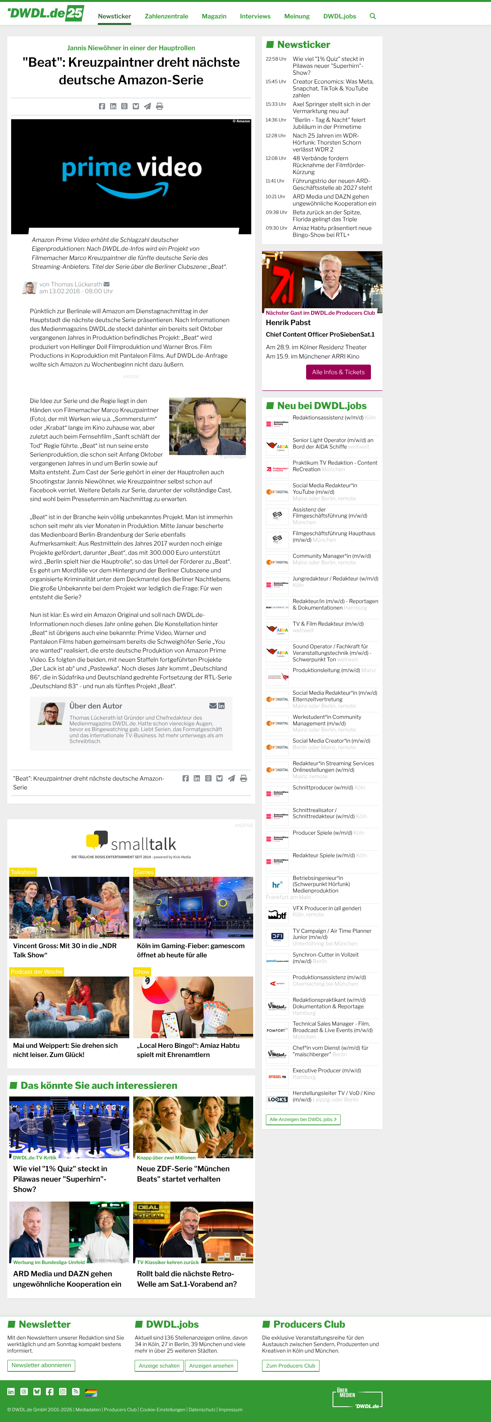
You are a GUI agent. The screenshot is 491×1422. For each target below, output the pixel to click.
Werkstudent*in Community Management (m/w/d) (327, 723)
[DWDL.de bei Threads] (24, 1392)
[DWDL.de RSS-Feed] (75, 1392)
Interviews (255, 16)
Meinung (297, 16)
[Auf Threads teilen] (124, 106)
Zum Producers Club (290, 1366)
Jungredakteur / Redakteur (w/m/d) (336, 582)
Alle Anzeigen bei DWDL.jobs (302, 1119)
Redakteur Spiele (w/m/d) (330, 855)
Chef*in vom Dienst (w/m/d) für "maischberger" (330, 1051)
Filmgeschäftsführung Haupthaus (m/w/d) (334, 536)
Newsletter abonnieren (41, 1365)
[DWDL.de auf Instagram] (62, 1392)
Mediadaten (88, 1409)
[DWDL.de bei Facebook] (49, 1392)
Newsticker (114, 16)
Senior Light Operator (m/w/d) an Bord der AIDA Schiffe (333, 443)
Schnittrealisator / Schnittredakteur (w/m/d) (330, 813)
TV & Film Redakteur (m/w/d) (328, 627)
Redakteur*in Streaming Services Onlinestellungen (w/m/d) (333, 770)
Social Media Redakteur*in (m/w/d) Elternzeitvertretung (335, 699)
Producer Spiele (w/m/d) (328, 833)
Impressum (231, 1409)
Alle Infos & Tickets (338, 372)
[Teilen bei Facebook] (102, 106)
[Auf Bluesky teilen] (136, 106)
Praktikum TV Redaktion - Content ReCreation (335, 466)
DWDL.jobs (339, 16)
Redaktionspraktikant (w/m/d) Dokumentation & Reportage (329, 1006)
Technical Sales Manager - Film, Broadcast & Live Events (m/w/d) (333, 1030)
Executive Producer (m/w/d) (327, 1073)
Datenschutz (202, 1409)
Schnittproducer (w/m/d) (329, 787)
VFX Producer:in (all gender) (327, 911)
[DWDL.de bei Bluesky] (37, 1392)
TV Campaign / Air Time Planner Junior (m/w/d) (332, 937)
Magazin (214, 16)
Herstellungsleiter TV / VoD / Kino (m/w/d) (334, 1096)
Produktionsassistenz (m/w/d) (329, 980)
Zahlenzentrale (166, 16)
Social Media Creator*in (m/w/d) (332, 744)
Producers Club (120, 1409)
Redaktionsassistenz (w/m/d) (334, 417)
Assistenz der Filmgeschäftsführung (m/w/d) (330, 516)
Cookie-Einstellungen (163, 1409)
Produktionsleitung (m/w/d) (334, 670)
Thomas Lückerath (77, 284)
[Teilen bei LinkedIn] (113, 106)
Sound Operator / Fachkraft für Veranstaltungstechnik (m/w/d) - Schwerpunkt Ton (332, 653)
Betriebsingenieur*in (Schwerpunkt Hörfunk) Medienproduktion (308, 888)
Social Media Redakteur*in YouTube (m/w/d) (325, 492)
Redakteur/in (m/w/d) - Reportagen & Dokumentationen (335, 604)
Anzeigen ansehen (211, 1366)
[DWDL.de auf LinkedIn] (11, 1392)
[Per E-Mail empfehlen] (147, 106)
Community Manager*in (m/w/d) (332, 559)
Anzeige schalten (159, 1366)
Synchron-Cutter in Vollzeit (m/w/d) (326, 958)
